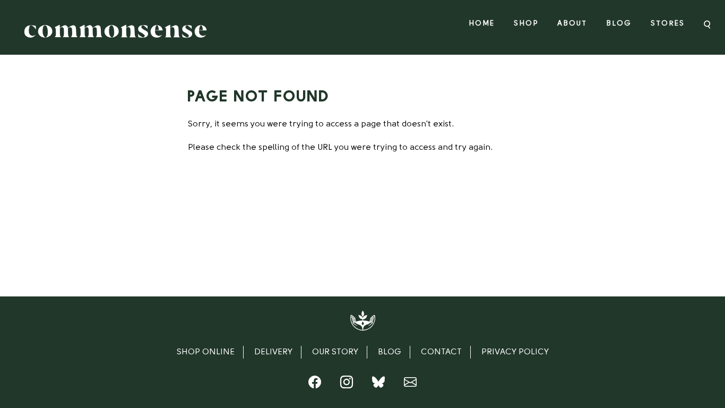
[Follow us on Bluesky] (378, 384)
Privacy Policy (515, 352)
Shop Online (206, 352)
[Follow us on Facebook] (314, 384)
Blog (619, 24)
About (572, 24)
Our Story (335, 352)
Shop (526, 24)
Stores (668, 24)
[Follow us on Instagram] (346, 384)
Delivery (273, 352)
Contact (441, 352)
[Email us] (410, 384)
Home (482, 24)
